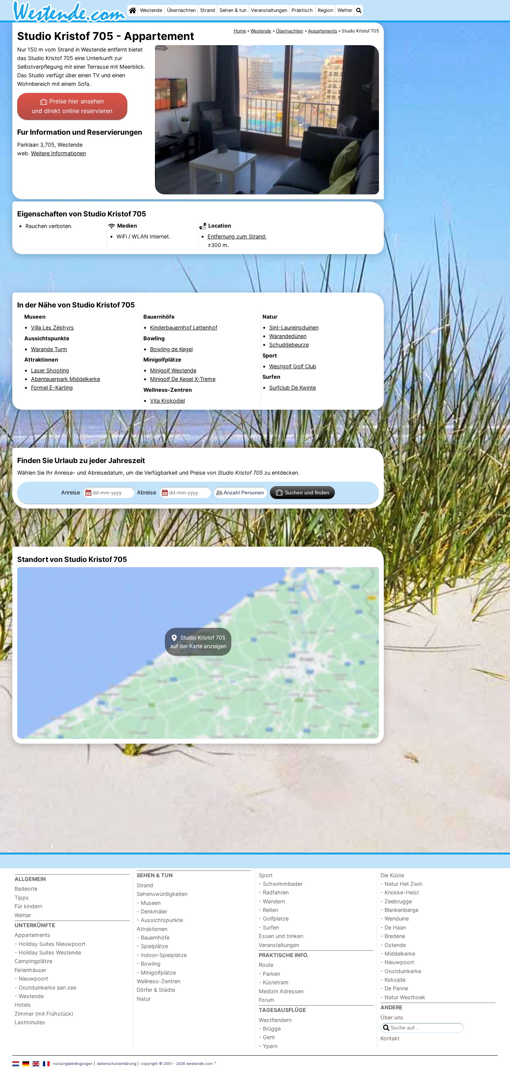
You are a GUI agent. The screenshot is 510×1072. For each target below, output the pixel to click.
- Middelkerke (397, 953)
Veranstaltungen (269, 10)
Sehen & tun (233, 10)
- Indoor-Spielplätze (162, 955)
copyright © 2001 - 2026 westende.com (177, 1063)
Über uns (391, 1017)
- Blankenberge (399, 910)
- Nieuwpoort (31, 978)
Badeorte (26, 888)
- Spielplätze (152, 946)
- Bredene (392, 936)
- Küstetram (274, 982)
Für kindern (28, 906)
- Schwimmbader (280, 884)
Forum (266, 1000)
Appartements (32, 935)
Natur (143, 999)
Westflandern (275, 1020)
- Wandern (272, 901)
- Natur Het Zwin (401, 884)
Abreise (147, 492)
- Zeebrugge (396, 901)
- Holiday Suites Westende (48, 952)
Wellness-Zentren (158, 981)
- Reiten (268, 910)
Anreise (71, 492)
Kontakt (389, 1038)
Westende (151, 10)
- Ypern (268, 1046)
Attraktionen (152, 929)
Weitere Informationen (58, 153)
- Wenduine (394, 918)
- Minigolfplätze (156, 972)
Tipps (22, 897)
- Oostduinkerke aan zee (45, 987)
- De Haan (393, 927)
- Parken (269, 974)
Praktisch (302, 10)
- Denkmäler (152, 911)
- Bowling (149, 963)
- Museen (149, 903)
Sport (266, 875)
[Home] (132, 10)
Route (266, 965)
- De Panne (394, 988)
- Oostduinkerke (400, 971)
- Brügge (270, 1028)
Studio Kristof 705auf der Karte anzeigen (198, 641)
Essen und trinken (281, 936)
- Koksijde (392, 979)
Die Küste (392, 875)
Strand (207, 10)
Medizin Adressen (281, 991)
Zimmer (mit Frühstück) (44, 1013)
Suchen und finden (307, 493)
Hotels (23, 1004)
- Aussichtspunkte (160, 920)
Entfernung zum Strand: (237, 236)
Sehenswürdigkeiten (162, 894)
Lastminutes (30, 1022)
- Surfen (269, 927)
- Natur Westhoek (402, 997)
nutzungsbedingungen (73, 1063)
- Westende (29, 996)
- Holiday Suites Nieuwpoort (50, 944)
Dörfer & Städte (156, 990)
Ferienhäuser (30, 970)
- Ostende (393, 945)
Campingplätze (33, 961)
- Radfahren (274, 892)
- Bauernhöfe (153, 937)
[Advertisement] (442, 194)
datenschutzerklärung (116, 1063)
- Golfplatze (274, 918)
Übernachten (181, 10)
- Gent (267, 1037)
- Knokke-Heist (399, 892)
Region (325, 10)
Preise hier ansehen (72, 106)
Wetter (345, 10)
